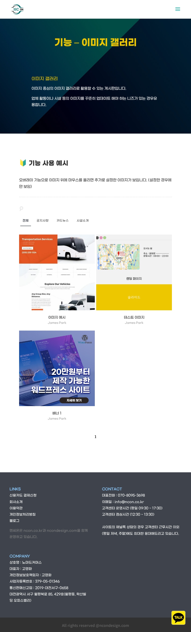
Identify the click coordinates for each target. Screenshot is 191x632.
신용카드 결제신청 (23, 495)
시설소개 (83, 220)
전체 (26, 220)
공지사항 (43, 220)
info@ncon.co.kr (129, 502)
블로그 (14, 521)
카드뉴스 (63, 220)
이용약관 (16, 508)
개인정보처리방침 (23, 515)
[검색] (21, 209)
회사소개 (16, 502)
